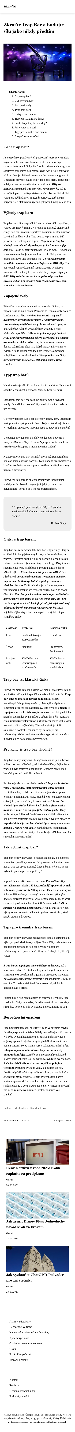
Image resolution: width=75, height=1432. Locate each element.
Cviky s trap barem (25, 114)
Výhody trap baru (24, 100)
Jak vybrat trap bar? (25, 127)
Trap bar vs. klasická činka (29, 118)
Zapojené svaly (23, 105)
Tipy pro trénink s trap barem (31, 132)
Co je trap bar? (23, 96)
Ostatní (68, 1120)
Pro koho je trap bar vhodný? (31, 123)
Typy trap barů (23, 109)
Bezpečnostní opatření (27, 136)
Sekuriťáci (9, 6)
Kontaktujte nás (38, 1108)
